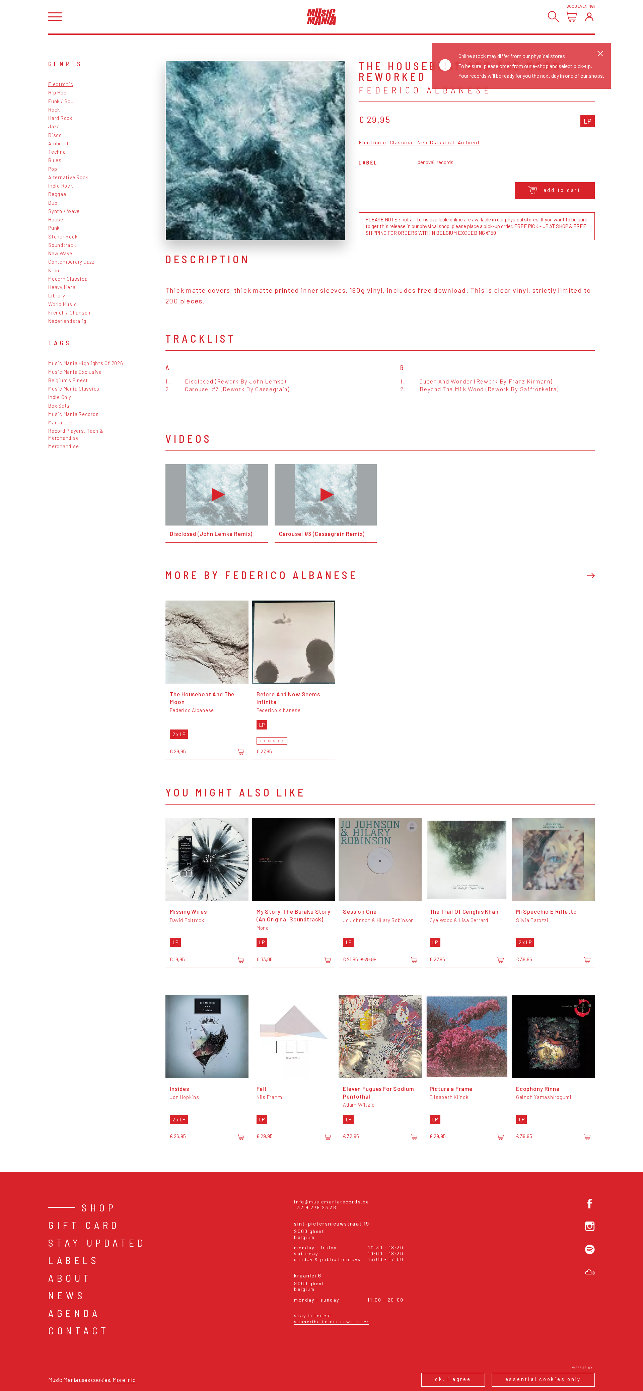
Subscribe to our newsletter (331, 1321)
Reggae (57, 194)
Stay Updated (97, 1243)
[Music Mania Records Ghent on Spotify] (590, 1249)
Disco (55, 135)
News (67, 1295)
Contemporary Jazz (71, 262)
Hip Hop (57, 92)
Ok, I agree (453, 1379)
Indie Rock (60, 186)
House (55, 219)
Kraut (55, 270)
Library (56, 295)
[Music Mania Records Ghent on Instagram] (590, 1226)
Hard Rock (60, 118)
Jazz (53, 126)
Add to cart (562, 190)
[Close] (600, 53)
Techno (57, 152)
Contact (79, 1330)
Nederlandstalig (67, 321)
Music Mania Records (73, 414)
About (70, 1278)
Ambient (58, 143)
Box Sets (59, 406)
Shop (99, 1207)
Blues (55, 160)
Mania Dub (60, 422)
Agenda (74, 1313)
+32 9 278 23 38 (315, 1207)
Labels (73, 1260)
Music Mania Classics (73, 389)
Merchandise (63, 446)
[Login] (589, 16)
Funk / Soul (61, 101)
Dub (52, 203)
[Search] (553, 16)
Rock (54, 110)
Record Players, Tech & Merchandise (75, 434)
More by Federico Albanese (261, 574)
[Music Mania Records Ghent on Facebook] (590, 1203)
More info (124, 1379)
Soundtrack (62, 245)
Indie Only (59, 397)
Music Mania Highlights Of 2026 (85, 363)
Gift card (84, 1225)
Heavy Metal (62, 287)
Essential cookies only (543, 1379)
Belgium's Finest (68, 380)
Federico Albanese (425, 89)
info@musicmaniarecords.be (331, 1201)
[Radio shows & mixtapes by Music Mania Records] (590, 1272)
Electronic (60, 84)
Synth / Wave (64, 211)
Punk (54, 228)
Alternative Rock (68, 177)
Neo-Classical (435, 142)
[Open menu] (55, 16)
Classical (402, 142)
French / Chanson (69, 312)
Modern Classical (68, 279)
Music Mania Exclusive (75, 372)
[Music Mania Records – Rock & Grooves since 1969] (321, 17)
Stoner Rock (62, 236)
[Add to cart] (240, 752)
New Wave (60, 253)
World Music (62, 304)
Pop (52, 169)
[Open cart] (571, 16)
